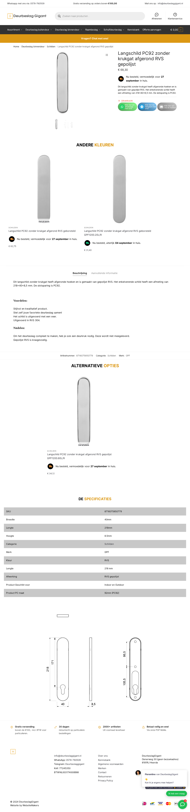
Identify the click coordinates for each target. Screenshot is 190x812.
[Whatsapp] (122, 106)
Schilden (51, 46)
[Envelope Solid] (161, 106)
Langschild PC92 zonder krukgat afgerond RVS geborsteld (42, 230)
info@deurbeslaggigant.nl (170, 3)
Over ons (103, 755)
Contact (102, 772)
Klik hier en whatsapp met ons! (129, 107)
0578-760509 (37, 3)
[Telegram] (142, 106)
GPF (128, 355)
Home (16, 46)
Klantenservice (175, 18)
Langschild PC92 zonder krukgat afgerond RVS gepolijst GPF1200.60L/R (79, 456)
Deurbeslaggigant (74, 764)
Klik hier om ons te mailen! (170, 107)
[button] (106, 55)
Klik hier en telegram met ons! (150, 107)
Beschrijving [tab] (80, 273)
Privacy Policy (105, 780)
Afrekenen (157, 18)
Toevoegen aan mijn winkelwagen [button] (119, 256)
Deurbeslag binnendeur (32, 46)
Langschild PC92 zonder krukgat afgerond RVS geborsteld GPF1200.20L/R (117, 232)
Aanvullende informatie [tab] (104, 273)
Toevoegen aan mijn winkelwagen (44, 252)
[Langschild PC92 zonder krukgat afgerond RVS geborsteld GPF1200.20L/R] (119, 189)
